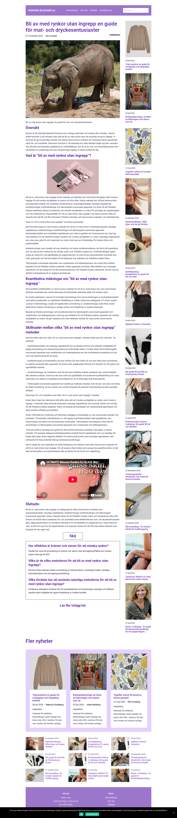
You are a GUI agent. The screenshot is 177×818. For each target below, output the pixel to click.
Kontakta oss (106, 10)
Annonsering (72, 10)
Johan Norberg (93, 704)
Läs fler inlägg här (73, 605)
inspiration (37, 709)
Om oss (83, 10)
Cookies (93, 10)
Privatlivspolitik (92, 814)
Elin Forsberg (134, 702)
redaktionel (114, 35)
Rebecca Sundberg (54, 704)
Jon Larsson (51, 36)
